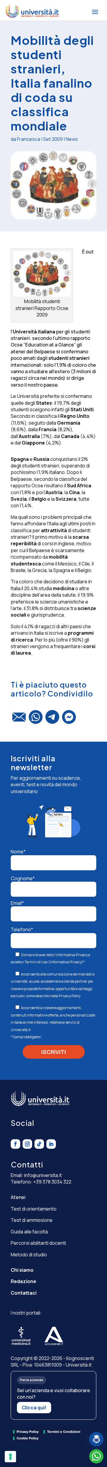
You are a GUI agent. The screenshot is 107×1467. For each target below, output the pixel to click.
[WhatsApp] (35, 719)
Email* (17, 903)
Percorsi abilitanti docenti (38, 1243)
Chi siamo (22, 1270)
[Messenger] (69, 719)
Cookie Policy (27, 1438)
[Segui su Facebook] (15, 1144)
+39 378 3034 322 (52, 1181)
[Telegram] (52, 719)
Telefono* (22, 929)
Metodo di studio (29, 1254)
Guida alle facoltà (29, 1231)
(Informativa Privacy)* (66, 962)
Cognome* (23, 878)
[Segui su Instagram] (27, 1144)
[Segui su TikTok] (39, 1144)
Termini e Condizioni (63, 1432)
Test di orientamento (33, 1209)
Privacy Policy (70, 995)
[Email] (19, 720)
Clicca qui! (34, 1407)
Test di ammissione (32, 1220)
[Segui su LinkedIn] (51, 1144)
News (72, 139)
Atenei (18, 1197)
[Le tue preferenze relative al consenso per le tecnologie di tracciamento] (10, 1456)
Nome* (18, 851)
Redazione (23, 1281)
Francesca (28, 139)
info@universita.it (43, 1175)
